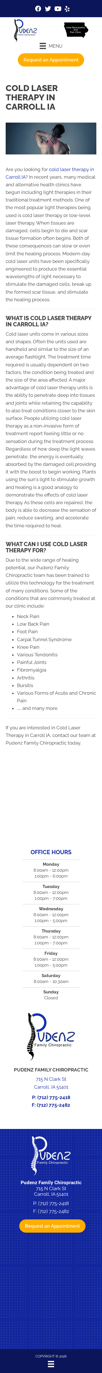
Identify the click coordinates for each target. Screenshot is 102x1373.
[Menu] (51, 1364)
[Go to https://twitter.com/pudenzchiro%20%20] (48, 9)
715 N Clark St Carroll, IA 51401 (51, 1191)
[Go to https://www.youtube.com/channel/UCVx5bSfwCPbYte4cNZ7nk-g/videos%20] (57, 9)
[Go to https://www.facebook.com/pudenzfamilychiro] (38, 9)
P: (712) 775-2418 (51, 1097)
